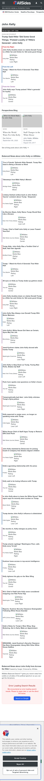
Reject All (20, 764)
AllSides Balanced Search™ (12, 673)
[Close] (37, 728)
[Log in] (36, 3)
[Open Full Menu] (3, 3)
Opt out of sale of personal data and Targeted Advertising (20, 771)
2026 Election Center (12, 12)
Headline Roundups (28, 12)
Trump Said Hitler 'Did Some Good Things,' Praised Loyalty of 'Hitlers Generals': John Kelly (18, 39)
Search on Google (22, 698)
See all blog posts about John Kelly (14, 148)
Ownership (30, 725)
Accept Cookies (20, 758)
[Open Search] (41, 3)
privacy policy (31, 750)
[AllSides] (22, 2)
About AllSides (15, 725)
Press (23, 725)
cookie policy (6, 752)
